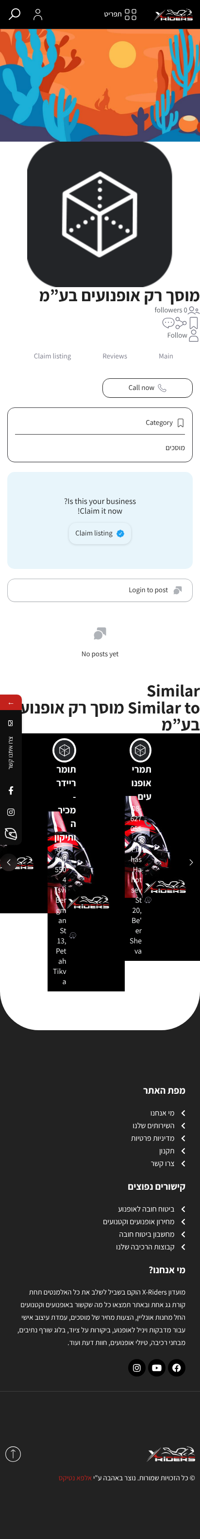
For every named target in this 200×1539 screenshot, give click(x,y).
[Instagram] (137, 1368)
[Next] (191, 862)
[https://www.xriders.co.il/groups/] (11, 834)
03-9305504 (61, 864)
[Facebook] (176, 1368)
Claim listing (94, 533)
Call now (141, 387)
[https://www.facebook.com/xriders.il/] (11, 790)
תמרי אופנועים (141, 783)
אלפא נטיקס (75, 1478)
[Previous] (8, 862)
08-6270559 (136, 823)
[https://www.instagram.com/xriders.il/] (11, 812)
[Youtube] (157, 1368)
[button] (193, 323)
